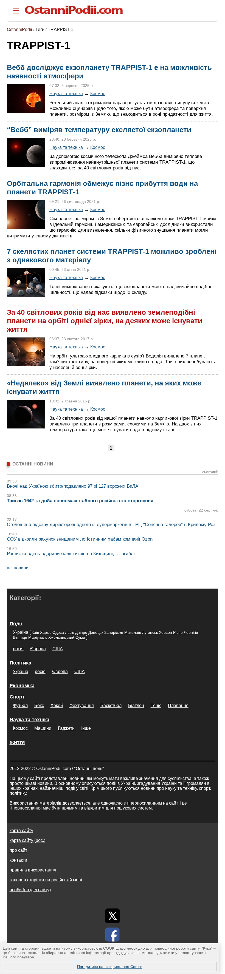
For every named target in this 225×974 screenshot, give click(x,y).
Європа (38, 648)
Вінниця (20, 637)
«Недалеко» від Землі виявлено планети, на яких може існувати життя (104, 387)
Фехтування (81, 705)
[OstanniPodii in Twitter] (112, 916)
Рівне (178, 632)
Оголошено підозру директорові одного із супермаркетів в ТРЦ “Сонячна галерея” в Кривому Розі (111, 524)
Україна (20, 632)
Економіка (22, 685)
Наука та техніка (66, 93)
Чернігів (191, 632)
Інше (86, 728)
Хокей (56, 705)
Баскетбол (111, 705)
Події (16, 623)
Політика (20, 663)
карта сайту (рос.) (27, 840)
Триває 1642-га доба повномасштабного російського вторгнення (80, 500)
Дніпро (81, 632)
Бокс (39, 705)
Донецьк (95, 632)
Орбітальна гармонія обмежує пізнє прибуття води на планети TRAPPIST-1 (102, 187)
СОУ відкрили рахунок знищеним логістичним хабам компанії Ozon (80, 539)
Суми (80, 637)
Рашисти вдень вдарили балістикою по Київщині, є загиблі (71, 553)
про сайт (18, 850)
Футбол (20, 705)
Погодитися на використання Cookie (109, 966)
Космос (97, 93)
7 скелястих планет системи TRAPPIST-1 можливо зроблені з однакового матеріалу (111, 255)
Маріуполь (37, 637)
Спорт (17, 697)
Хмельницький (61, 637)
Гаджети (66, 728)
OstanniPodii (19, 29)
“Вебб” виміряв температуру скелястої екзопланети (99, 130)
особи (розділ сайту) (30, 889)
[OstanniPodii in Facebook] (112, 934)
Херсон (165, 632)
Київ (35, 632)
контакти (18, 860)
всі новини (18, 568)
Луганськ (150, 632)
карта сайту (21, 830)
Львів (69, 632)
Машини (42, 728)
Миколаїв (132, 632)
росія (18, 648)
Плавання (178, 705)
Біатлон (136, 705)
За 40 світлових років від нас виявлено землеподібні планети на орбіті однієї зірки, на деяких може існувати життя (104, 320)
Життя (17, 742)
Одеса (58, 632)
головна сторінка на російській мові (46, 880)
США (57, 648)
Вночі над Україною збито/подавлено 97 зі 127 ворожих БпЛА (72, 486)
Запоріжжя (113, 632)
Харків (45, 632)
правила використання (33, 870)
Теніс (156, 705)
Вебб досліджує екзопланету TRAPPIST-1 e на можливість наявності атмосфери (109, 71)
